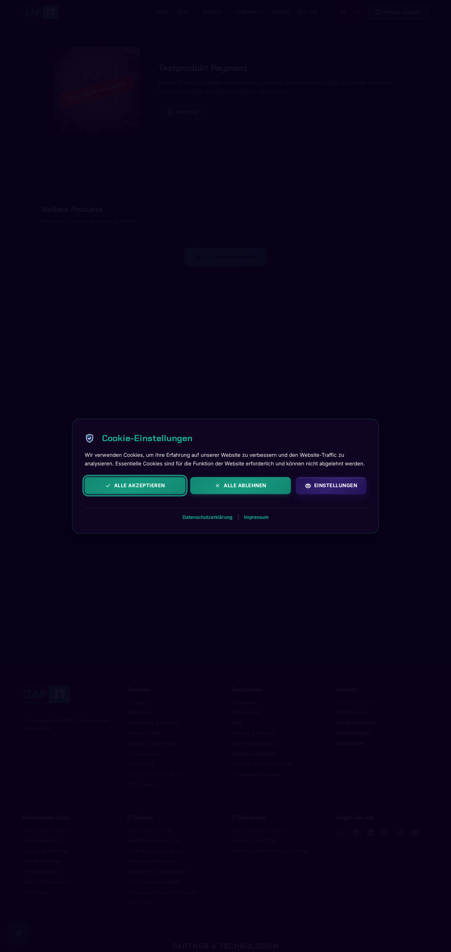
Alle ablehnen (245, 485)
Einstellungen (335, 485)
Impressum (256, 516)
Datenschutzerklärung (208, 516)
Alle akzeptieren (139, 485)
